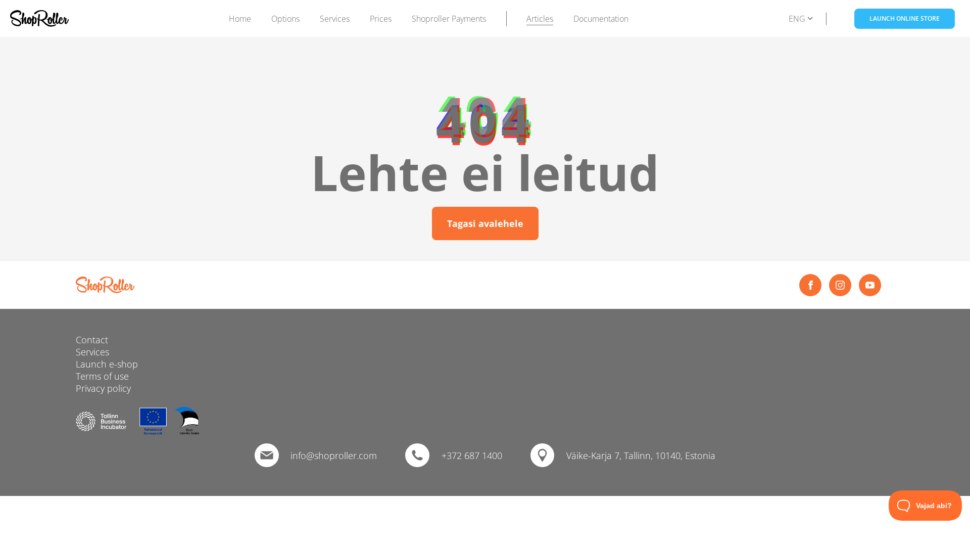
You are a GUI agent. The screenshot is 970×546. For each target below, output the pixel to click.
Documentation (600, 18)
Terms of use (102, 376)
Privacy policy (103, 388)
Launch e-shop (107, 364)
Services (335, 18)
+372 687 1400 (472, 455)
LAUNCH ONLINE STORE (904, 18)
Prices (381, 18)
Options (285, 18)
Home (240, 18)
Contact (92, 340)
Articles (539, 18)
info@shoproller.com (333, 455)
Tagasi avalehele (485, 223)
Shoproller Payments (449, 18)
